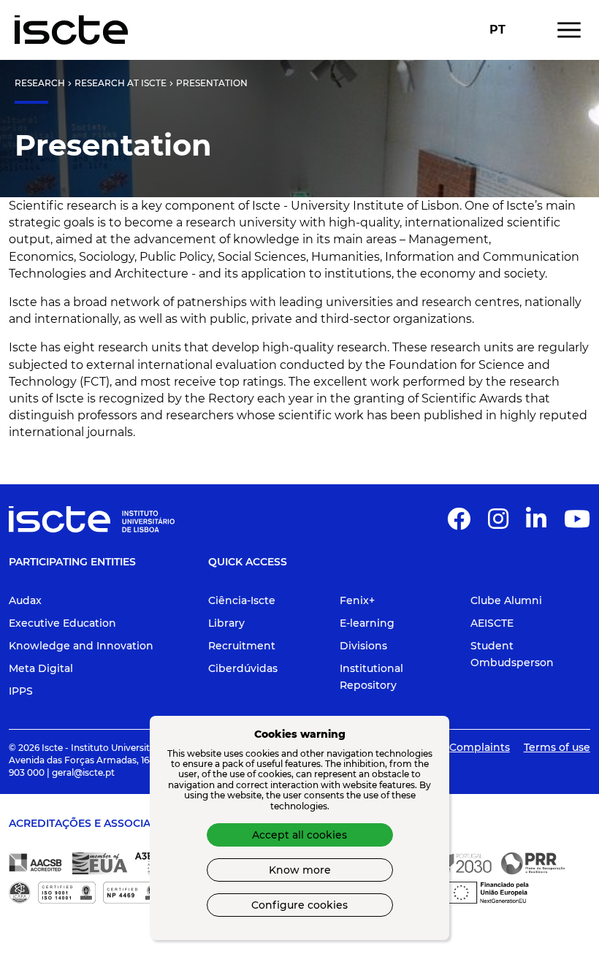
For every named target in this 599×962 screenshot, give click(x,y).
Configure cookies (299, 905)
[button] (458, 523)
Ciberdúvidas (243, 668)
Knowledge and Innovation (81, 645)
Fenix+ (357, 600)
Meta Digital (41, 668)
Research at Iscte (121, 82)
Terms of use (557, 747)
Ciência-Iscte (241, 600)
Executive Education (62, 623)
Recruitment (241, 645)
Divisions (363, 645)
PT (497, 30)
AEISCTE (492, 623)
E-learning (367, 623)
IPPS (21, 691)
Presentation (212, 82)
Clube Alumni (506, 600)
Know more (300, 870)
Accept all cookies (299, 834)
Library (226, 623)
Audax (25, 600)
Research (40, 82)
